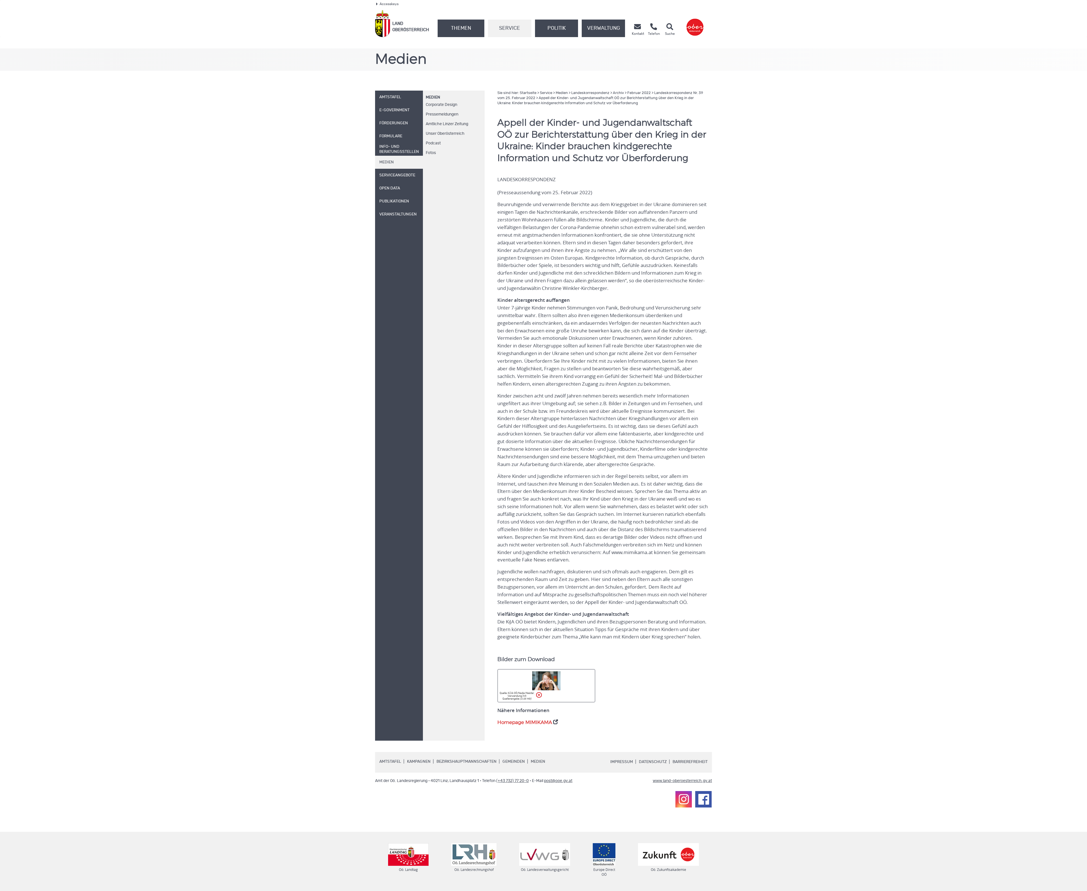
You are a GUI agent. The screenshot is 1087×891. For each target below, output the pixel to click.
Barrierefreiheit (690, 762)
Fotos (431, 153)
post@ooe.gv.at (558, 781)
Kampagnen (419, 762)
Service (509, 28)
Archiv (618, 93)
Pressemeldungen (442, 114)
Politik (556, 28)
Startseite (528, 93)
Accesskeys (389, 4)
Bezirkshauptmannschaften (466, 762)
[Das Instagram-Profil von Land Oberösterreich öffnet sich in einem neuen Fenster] (683, 799)
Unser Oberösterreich (445, 134)
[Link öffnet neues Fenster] (695, 23)
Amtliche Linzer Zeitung (447, 124)
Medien (433, 97)
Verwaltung (603, 28)
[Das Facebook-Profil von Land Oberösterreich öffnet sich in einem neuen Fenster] (703, 799)
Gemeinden (513, 762)
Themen (461, 28)
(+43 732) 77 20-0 (512, 781)
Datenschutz (653, 762)
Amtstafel (390, 762)
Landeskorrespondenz (590, 93)
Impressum (621, 762)
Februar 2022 (639, 93)
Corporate (441, 105)
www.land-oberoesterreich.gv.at (682, 781)
